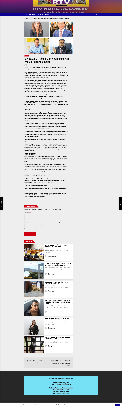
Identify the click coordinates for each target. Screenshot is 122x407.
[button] (113, 404)
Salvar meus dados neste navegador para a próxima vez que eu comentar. (42, 228)
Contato (47, 14)
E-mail (43, 222)
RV (28, 64)
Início (26, 14)
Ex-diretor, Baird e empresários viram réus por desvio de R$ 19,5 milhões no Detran (58, 264)
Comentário (27, 212)
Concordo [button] (118, 404)
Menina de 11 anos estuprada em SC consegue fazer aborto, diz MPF (57, 338)
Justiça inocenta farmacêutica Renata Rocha (57, 319)
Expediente (40, 14)
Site (59, 222)
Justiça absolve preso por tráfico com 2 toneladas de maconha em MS (56, 283)
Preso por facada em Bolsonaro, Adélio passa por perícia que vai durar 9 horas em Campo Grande (57, 302)
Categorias (32, 14)
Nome (26, 222)
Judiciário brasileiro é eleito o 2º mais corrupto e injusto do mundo (56, 246)
